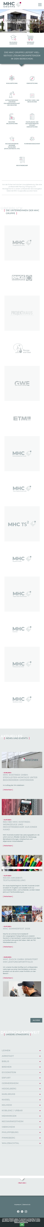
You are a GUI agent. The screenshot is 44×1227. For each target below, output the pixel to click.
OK (22, 1224)
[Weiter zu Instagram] (26, 1212)
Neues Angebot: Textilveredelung (14, 879)
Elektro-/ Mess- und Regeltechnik (32, 101)
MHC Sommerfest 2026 (16, 928)
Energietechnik (32, 83)
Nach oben (22, 1183)
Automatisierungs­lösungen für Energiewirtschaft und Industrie (12, 102)
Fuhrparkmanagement (32, 144)
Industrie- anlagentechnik (12, 122)
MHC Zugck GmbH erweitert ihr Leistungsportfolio (20, 960)
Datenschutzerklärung (21, 1222)
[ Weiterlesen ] (8, 790)
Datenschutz (26, 1204)
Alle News (36, 1020)
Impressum (17, 1204)
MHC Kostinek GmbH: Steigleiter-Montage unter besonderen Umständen (20, 777)
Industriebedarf (22, 165)
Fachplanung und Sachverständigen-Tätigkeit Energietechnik (32, 124)
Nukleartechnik (11, 83)
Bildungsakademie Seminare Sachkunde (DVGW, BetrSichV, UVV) (12, 146)
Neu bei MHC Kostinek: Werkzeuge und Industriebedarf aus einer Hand (20, 826)
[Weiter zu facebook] (18, 1212)
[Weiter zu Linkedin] (22, 1212)
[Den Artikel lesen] (22, 760)
